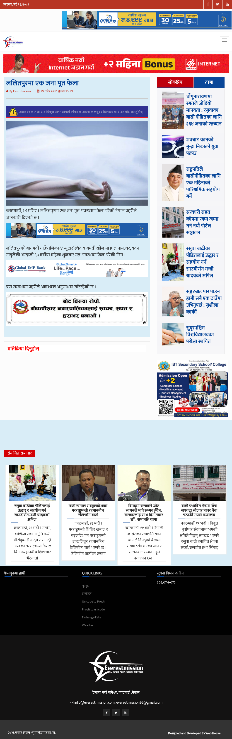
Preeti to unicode (93, 609)
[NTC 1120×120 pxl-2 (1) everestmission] (77, 233)
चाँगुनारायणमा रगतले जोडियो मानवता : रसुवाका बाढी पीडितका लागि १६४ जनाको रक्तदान (204, 110)
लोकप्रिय (175, 82)
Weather (87, 625)
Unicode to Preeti (93, 601)
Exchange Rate (91, 617)
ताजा (209, 82)
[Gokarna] (77, 312)
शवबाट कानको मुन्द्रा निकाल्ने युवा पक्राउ (202, 147)
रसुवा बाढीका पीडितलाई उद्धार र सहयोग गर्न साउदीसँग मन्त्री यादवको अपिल (202, 262)
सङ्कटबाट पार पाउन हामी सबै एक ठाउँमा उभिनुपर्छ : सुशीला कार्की (204, 301)
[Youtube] (125, 712)
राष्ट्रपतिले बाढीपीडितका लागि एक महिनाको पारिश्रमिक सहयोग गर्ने (203, 183)
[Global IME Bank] (77, 272)
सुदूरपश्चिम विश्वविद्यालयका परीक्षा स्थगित (200, 335)
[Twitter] (116, 712)
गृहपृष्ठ (85, 585)
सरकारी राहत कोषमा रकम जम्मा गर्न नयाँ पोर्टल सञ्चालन (202, 222)
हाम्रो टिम (87, 593)
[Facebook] (106, 712)
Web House (212, 733)
